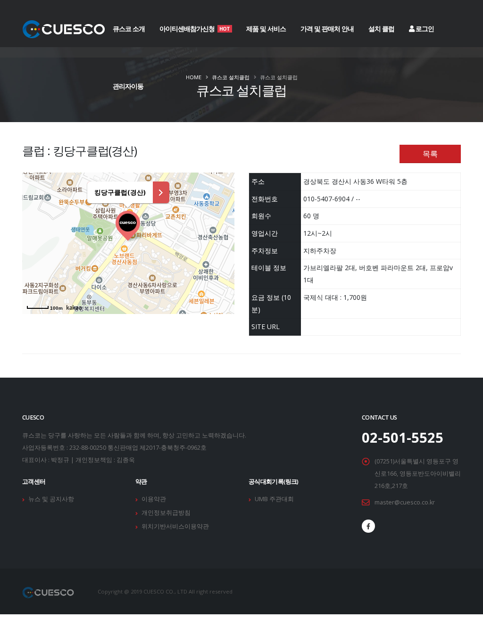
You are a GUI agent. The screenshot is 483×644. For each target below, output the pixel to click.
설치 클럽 (381, 28)
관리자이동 (128, 86)
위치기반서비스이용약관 (175, 526)
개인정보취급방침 (166, 513)
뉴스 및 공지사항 (51, 499)
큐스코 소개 (129, 28)
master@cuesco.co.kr (405, 502)
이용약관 (154, 499)
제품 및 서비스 (266, 28)
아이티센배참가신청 (194, 28)
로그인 (424, 28)
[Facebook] (368, 526)
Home (193, 77)
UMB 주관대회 (274, 499)
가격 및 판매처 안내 (327, 28)
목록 (430, 154)
